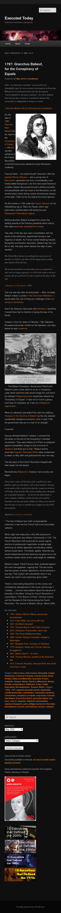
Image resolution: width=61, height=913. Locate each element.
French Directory (42, 203)
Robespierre (10, 213)
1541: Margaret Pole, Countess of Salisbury (29, 643)
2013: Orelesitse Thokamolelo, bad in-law (28, 630)
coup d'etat (41, 695)
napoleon (22, 701)
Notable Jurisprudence (15, 684)
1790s (7, 689)
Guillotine (9, 681)
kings (40, 269)
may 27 (13, 701)
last (12, 147)
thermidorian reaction (35, 706)
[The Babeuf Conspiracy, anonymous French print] (30, 382)
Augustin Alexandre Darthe (26, 452)
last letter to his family (22, 514)
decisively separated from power (28, 226)
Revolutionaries (23, 687)
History (25, 681)
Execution (36, 678)
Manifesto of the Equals (16, 285)
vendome (50, 706)
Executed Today (19, 18)
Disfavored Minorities (21, 678)
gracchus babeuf (40, 698)
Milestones (42, 681)
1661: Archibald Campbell (21, 623)
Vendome (9, 448)
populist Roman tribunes (16, 177)
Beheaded (42, 673)
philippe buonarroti (37, 703)
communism (28, 692)
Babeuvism (23, 471)
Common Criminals (24, 675)
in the (39, 295)
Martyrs (32, 681)
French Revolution (24, 698)
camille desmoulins (13, 692)
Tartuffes (30, 275)
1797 (13, 689)
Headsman (33, 78)
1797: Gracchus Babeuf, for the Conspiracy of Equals (24, 69)
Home (7, 43)
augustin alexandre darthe (28, 689)
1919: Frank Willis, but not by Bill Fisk (27, 620)
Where (42, 687)
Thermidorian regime (25, 213)
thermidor (50, 703)
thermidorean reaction (15, 706)
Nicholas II (42, 308)
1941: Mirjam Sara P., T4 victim (24, 653)
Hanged (17, 681)
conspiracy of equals (26, 695)
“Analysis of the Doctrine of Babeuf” (21, 415)
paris (25, 703)
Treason (34, 687)
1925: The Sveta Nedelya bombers (25, 633)
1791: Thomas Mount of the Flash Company (30, 627)
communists (10, 695)
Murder (51, 681)
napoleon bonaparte (13, 703)
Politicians (30, 684)
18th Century (19, 673)
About (17, 43)
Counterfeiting (40, 675)
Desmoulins (10, 180)
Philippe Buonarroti (24, 396)
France (45, 678)
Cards (27, 43)
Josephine (22, 328)
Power (39, 684)
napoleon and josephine (37, 701)
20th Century (31, 673)
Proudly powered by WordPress (30, 906)
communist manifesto (44, 692)
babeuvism (46, 689)
